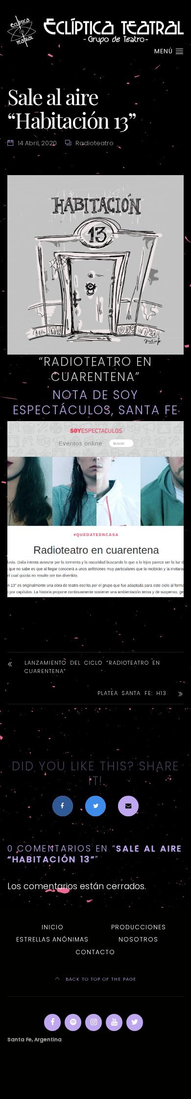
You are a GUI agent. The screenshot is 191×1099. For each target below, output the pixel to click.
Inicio (53, 927)
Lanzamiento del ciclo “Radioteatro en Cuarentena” (92, 667)
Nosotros (138, 939)
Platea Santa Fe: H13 (132, 693)
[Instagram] (93, 1022)
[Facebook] (52, 1022)
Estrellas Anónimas (52, 939)
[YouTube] (114, 1022)
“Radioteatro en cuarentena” (95, 369)
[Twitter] (134, 1022)
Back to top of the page (100, 979)
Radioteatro (94, 143)
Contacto (95, 952)
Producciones (138, 927)
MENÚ (164, 51)
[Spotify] (73, 1022)
